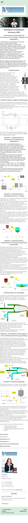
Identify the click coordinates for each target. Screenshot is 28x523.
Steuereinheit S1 (3, 436)
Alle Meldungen (5, 503)
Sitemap (4, 511)
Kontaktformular (18, 489)
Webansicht (23, 511)
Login (24, 509)
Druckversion (7, 509)
